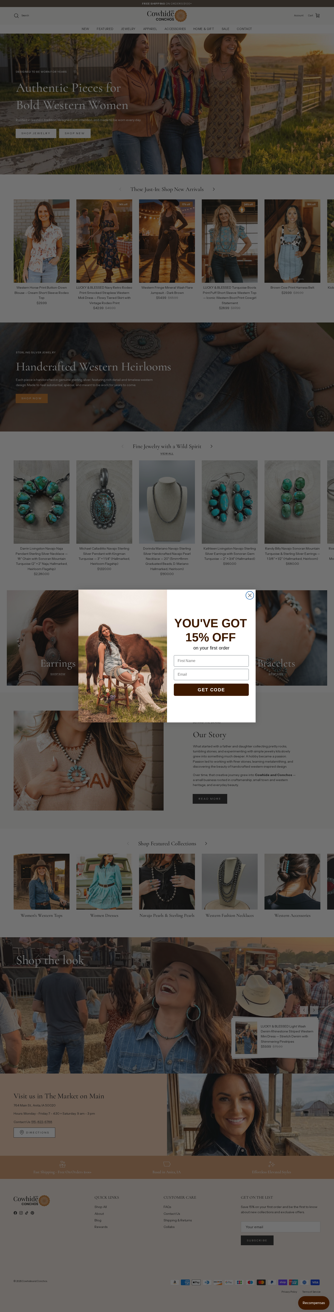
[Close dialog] (250, 595)
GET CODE (211, 689)
